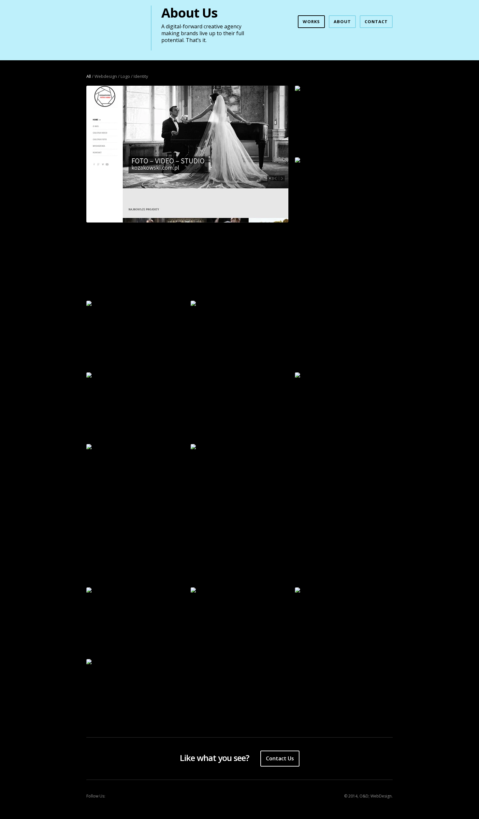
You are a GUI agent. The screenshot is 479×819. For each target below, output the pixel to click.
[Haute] (135, 590)
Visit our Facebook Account (116, 796)
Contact (376, 21)
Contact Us (280, 758)
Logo (125, 76)
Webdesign (105, 76)
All (88, 76)
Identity (141, 76)
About (342, 21)
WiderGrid (113, 24)
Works (311, 21)
